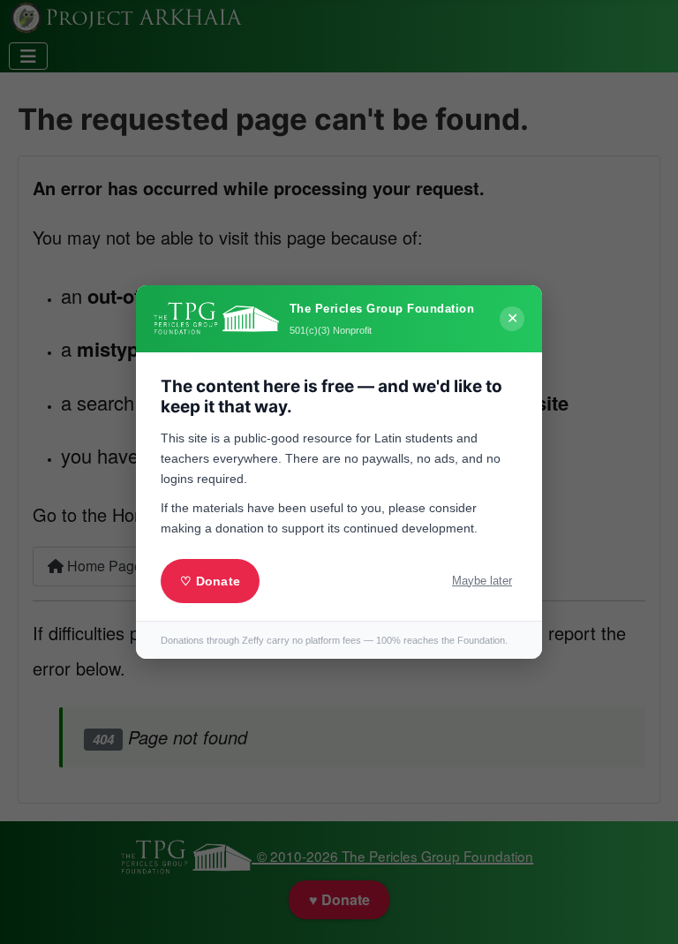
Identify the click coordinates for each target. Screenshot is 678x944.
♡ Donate (210, 581)
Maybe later (482, 580)
